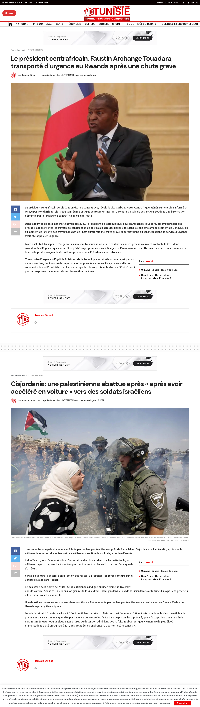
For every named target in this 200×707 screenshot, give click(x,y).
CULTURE (90, 24)
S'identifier (42, 2)
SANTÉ (59, 24)
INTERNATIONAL (42, 24)
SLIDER (101, 400)
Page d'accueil (18, 50)
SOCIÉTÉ (104, 24)
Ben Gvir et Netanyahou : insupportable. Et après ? (156, 277)
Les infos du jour (88, 75)
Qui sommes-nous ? (12, 2)
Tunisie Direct (29, 75)
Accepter (182, 703)
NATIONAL (22, 24)
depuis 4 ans (48, 75)
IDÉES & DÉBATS (147, 24)
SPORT (116, 24)
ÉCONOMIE (75, 24)
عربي (10, 13)
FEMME (130, 24)
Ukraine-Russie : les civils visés (159, 269)
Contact (28, 2)
